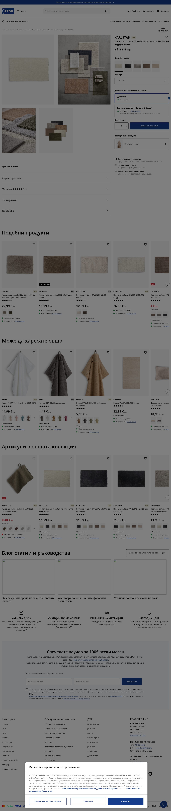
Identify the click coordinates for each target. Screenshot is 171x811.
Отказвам (88, 801)
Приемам (125, 801)
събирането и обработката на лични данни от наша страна (89, 788)
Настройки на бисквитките (48, 801)
